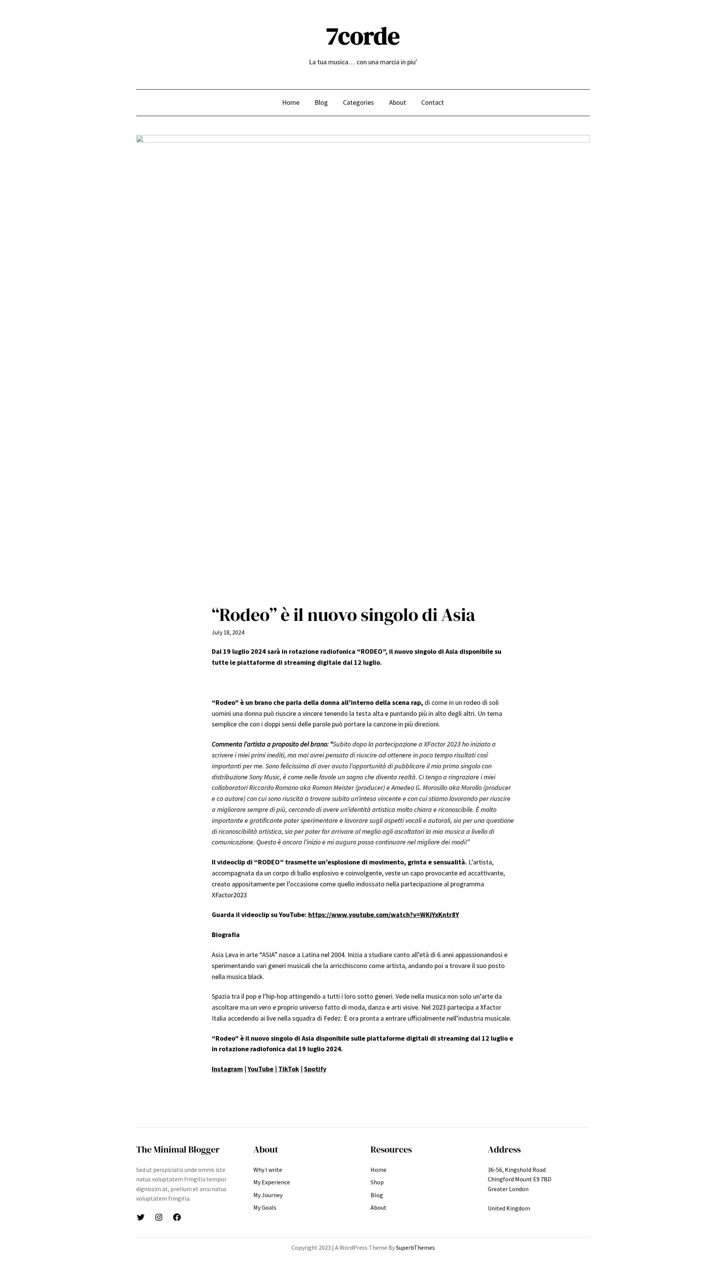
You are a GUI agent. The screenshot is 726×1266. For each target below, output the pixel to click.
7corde (363, 35)
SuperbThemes (415, 1247)
